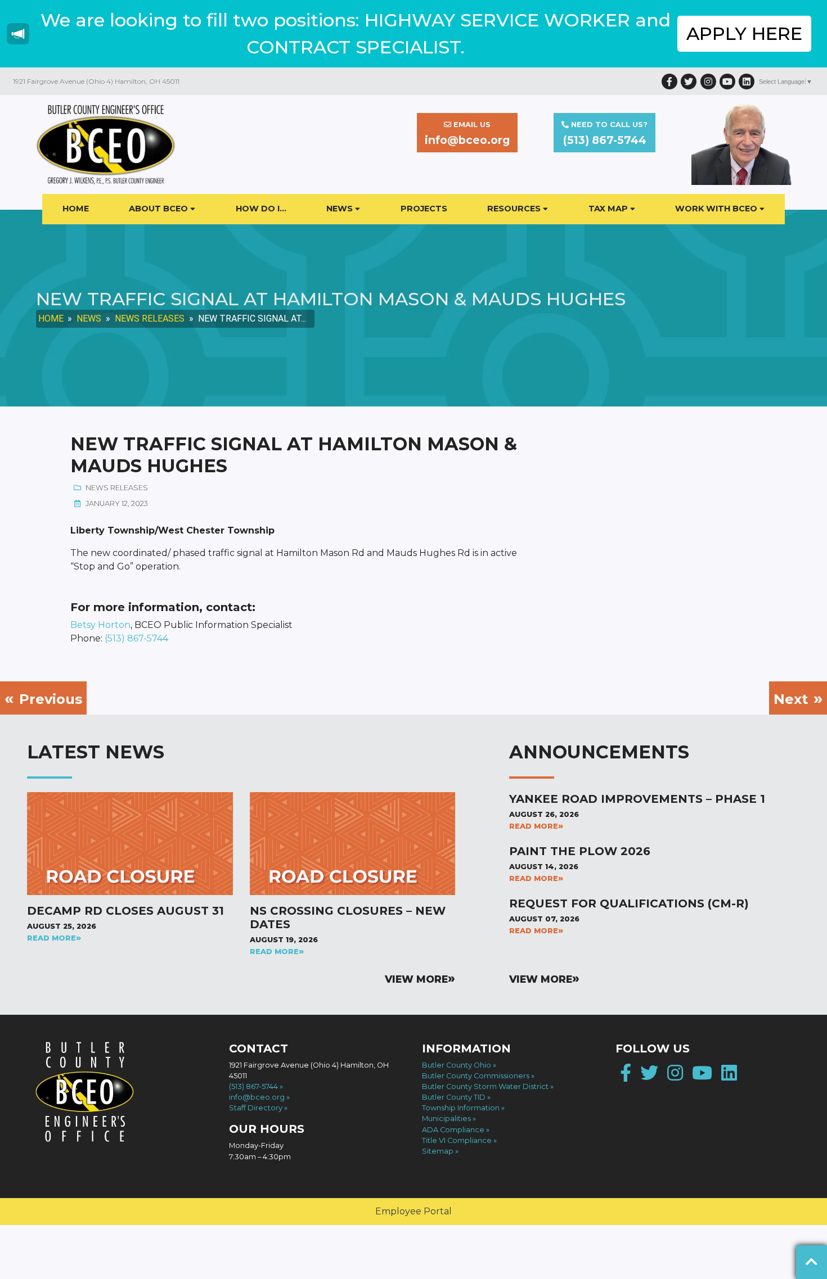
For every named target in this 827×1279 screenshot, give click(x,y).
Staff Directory (255, 1108)
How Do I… (261, 209)
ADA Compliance (453, 1130)
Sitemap (437, 1151)
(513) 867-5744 (136, 638)
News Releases (150, 318)
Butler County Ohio (456, 1065)
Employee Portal (413, 1211)
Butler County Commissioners (475, 1076)
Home (75, 209)
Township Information (461, 1108)
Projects (424, 209)
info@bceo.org (257, 1097)
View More (416, 979)
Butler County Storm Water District (485, 1086)
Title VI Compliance (457, 1140)
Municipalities (446, 1118)
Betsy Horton (100, 625)
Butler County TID (454, 1097)
